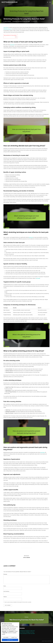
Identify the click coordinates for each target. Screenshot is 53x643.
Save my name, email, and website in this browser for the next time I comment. (18, 602)
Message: (5, 574)
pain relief (38, 278)
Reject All (14, 637)
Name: (4, 586)
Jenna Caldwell (8, 21)
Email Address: (6, 591)
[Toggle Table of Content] (15, 37)
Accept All (10, 639)
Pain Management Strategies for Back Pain (26, 630)
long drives (42, 452)
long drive (12, 44)
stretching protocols (7, 28)
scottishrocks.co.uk (9, 2)
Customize (5, 637)
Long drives (5, 27)
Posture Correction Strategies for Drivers (26, 632)
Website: (5, 596)
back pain (31, 237)
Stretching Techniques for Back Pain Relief (21, 21)
